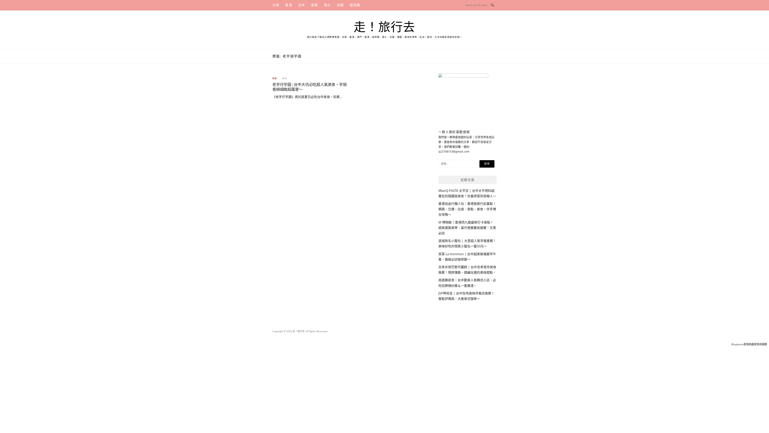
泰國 (314, 5)
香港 (288, 5)
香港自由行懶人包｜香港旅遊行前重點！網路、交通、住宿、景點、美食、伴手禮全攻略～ (467, 209)
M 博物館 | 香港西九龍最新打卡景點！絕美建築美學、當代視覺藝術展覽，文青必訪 (467, 227)
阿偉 (274, 79)
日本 (301, 5)
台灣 (275, 5)
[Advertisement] (384, 337)
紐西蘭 (355, 5)
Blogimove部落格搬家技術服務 (749, 344)
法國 (340, 5)
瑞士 (327, 5)
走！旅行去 (384, 27)
